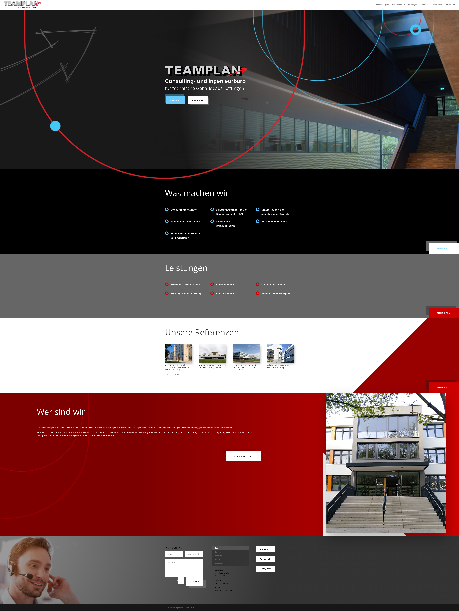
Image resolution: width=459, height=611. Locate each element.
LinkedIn (265, 549)
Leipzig (218, 552)
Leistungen (412, 5)
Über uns (378, 5)
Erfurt (217, 560)
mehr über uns (243, 456)
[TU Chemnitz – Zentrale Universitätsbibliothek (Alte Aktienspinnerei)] (178, 353)
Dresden (218, 556)
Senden (194, 581)
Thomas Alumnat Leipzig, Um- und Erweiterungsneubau (212, 366)
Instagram (265, 569)
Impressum (437, 5)
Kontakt (175, 100)
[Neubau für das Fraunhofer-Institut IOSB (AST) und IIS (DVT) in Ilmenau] (246, 353)
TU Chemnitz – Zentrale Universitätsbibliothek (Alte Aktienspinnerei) (177, 367)
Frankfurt (219, 563)
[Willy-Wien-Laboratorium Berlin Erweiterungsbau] (280, 353)
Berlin (217, 548)
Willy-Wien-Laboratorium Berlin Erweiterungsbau (278, 366)
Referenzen (425, 5)
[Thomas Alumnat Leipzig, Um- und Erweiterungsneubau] (212, 353)
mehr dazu (443, 248)
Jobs (387, 5)
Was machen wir (398, 5)
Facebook (265, 559)
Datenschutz (450, 5)
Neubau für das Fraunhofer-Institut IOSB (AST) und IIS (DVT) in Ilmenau (245, 367)
